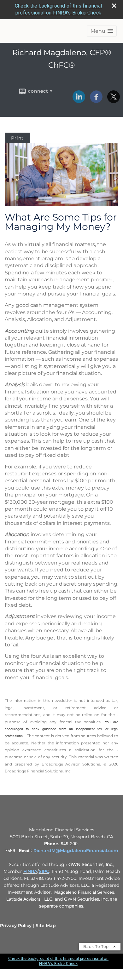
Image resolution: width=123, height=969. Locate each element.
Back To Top (96, 946)
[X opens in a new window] (113, 101)
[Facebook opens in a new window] (96, 101)
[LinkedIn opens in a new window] (79, 101)
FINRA (30, 871)
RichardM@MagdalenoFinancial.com (75, 850)
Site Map (46, 925)
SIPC (44, 871)
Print (17, 138)
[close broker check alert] (114, 5)
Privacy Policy (16, 925)
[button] (102, 31)
